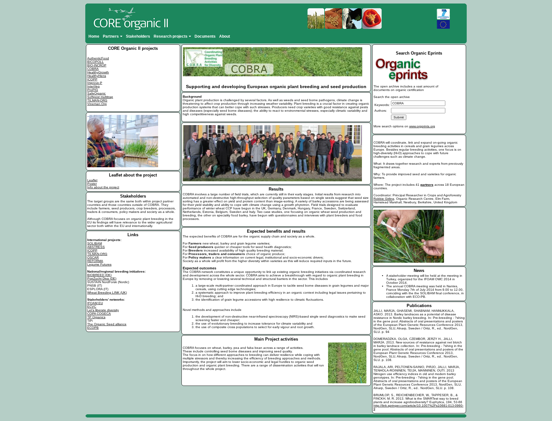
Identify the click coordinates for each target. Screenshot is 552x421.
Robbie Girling (383, 198)
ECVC (91, 306)
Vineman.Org (97, 104)
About (224, 36)
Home (93, 36)
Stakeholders (138, 36)
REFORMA (95, 261)
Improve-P (94, 83)
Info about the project (103, 187)
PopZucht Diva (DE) (101, 278)
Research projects (171, 36)
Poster (92, 183)
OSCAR (93, 257)
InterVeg (93, 86)
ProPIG (92, 90)
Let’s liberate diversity (103, 310)
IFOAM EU (95, 303)
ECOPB (93, 327)
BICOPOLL (95, 62)
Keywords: (382, 105)
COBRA (93, 69)
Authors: (380, 110)
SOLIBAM (94, 243)
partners (426, 184)
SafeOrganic (96, 93)
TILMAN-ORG (97, 100)
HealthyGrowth (98, 72)
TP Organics (96, 317)
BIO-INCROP (96, 65)
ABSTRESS (96, 247)
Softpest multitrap (100, 97)
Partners (111, 36)
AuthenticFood (98, 58)
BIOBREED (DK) (99, 275)
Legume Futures (99, 264)
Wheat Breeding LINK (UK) (107, 292)
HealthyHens (96, 76)
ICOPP (92, 79)
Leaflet (92, 180)
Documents (205, 36)
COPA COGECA (99, 313)
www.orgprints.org (422, 126)
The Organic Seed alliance (106, 324)
